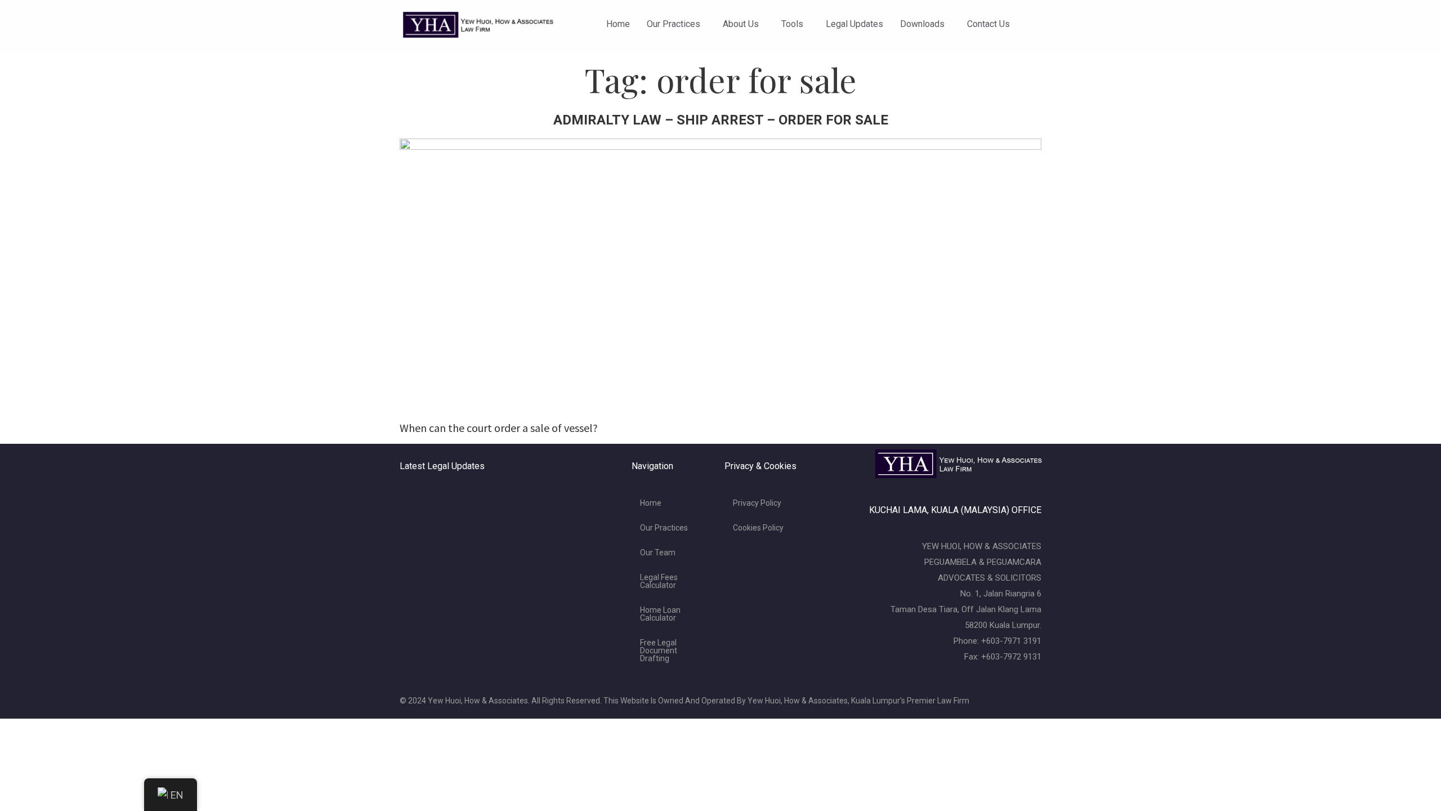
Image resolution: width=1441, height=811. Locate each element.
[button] (676, 24)
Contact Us (988, 24)
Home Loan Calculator (660, 613)
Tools (792, 24)
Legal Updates (854, 24)
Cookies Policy (758, 527)
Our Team (657, 552)
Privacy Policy (757, 502)
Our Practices (673, 24)
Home (618, 24)
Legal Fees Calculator (659, 581)
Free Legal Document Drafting (658, 650)
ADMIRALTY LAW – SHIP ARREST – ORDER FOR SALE (720, 120)
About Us (741, 24)
